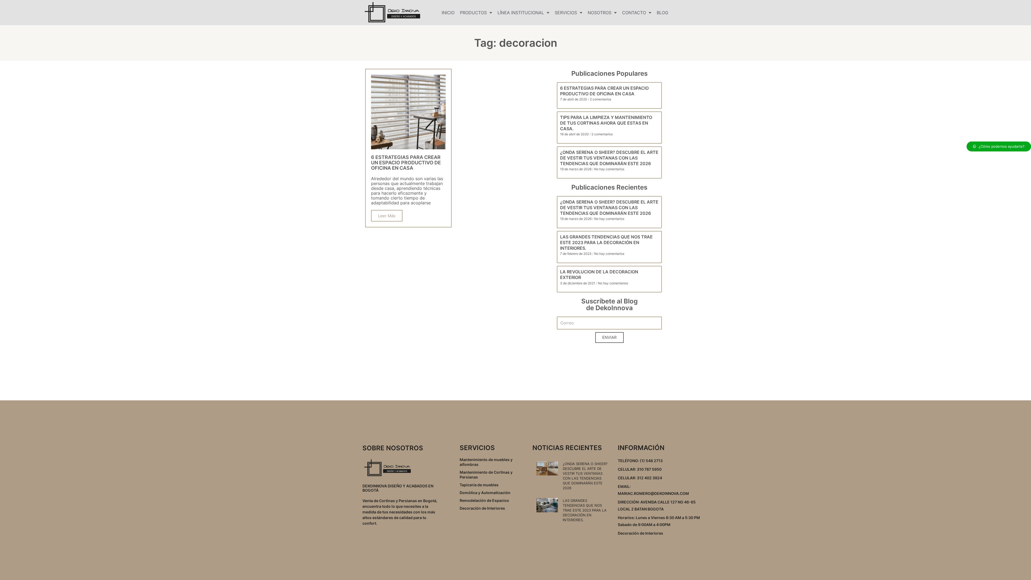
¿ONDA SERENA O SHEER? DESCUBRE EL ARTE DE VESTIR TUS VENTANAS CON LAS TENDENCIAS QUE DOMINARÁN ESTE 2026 (609, 158)
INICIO (448, 12)
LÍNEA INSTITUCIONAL (521, 12)
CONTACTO (634, 12)
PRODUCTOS (473, 12)
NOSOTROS (599, 12)
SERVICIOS (566, 12)
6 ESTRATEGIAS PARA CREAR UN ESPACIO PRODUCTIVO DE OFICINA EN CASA (604, 90)
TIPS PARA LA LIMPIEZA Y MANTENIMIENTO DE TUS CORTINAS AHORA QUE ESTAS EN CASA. (606, 123)
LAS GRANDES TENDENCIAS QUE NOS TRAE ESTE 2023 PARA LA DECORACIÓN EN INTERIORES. (606, 242)
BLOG (662, 12)
